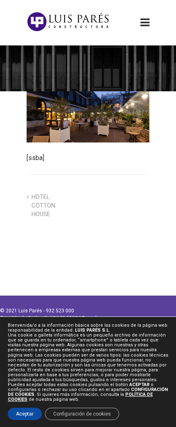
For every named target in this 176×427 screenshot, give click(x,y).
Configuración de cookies (82, 413)
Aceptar (25, 413)
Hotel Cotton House (43, 205)
